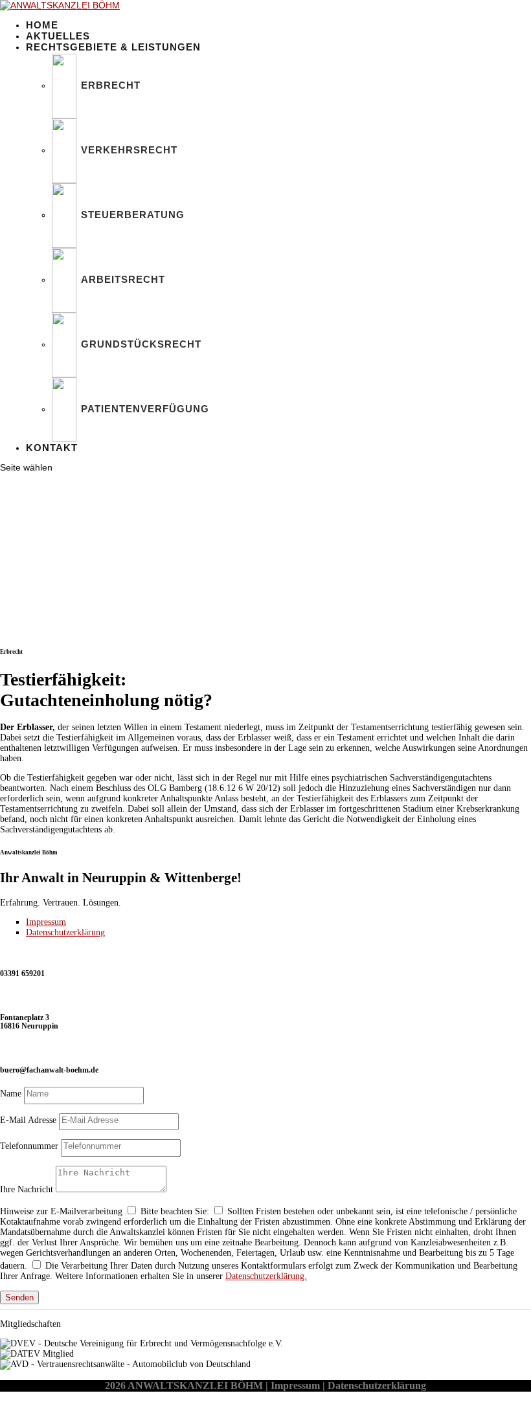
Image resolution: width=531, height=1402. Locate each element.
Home (42, 24)
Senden (19, 1297)
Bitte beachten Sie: (175, 1211)
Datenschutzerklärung (65, 932)
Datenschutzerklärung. (266, 1276)
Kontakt (52, 447)
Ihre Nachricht (26, 1189)
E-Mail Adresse (28, 1120)
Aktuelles (58, 35)
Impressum (46, 922)
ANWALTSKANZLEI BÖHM (195, 1385)
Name (10, 1093)
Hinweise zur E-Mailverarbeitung (61, 1211)
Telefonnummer (29, 1146)
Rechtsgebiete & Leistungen (113, 46)
